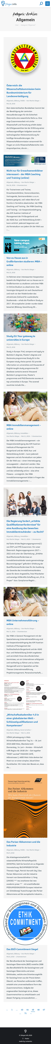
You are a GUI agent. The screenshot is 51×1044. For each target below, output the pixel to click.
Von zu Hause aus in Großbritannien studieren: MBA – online (24, 261)
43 (22, 1009)
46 (38, 1009)
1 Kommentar (36, 539)
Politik (22, 101)
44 (27, 1009)
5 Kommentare (37, 436)
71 (25, 1013)
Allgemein (10, 101)
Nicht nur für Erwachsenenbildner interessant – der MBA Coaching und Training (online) (25, 174)
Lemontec (28, 1041)
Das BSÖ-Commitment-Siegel (22, 949)
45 (33, 1009)
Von (32, 101)
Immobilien (24, 433)
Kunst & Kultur (25, 730)
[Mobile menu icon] (47, 3)
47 (44, 1009)
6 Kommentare (22, 185)
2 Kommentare (21, 957)
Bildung (17, 101)
